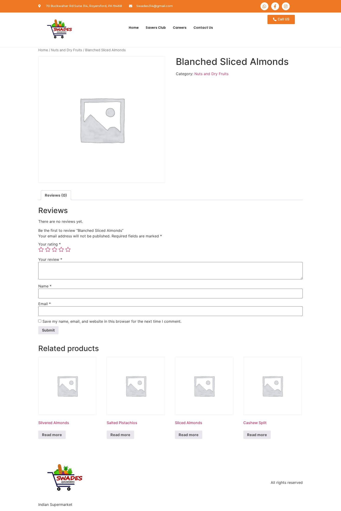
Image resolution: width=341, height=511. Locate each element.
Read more (52, 434)
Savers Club (156, 27)
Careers (180, 27)
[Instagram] (286, 6)
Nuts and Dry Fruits (66, 50)
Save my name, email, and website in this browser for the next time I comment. (111, 321)
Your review (50, 259)
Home (134, 27)
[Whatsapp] (264, 6)
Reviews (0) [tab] (56, 195)
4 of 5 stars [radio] (61, 249)
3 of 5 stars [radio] (54, 249)
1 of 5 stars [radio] (41, 249)
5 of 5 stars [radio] (68, 249)
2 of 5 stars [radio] (48, 249)
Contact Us (203, 27)
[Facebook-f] (275, 6)
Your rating (49, 244)
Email (44, 304)
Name (44, 286)
